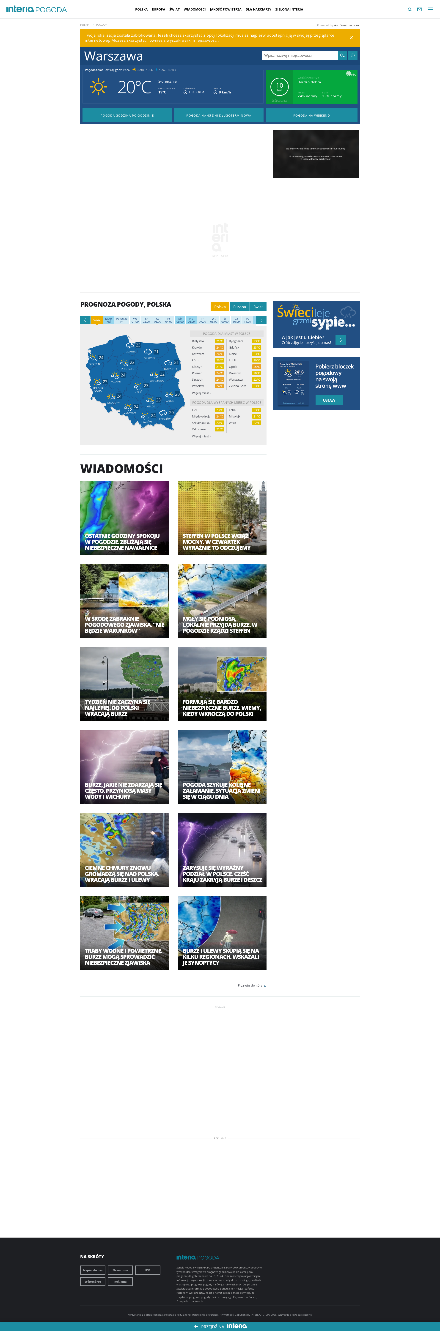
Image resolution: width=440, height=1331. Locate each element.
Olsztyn (197, 366)
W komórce (93, 1281)
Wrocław (198, 386)
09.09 (224, 320)
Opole (233, 366)
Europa (158, 9)
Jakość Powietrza (226, 9)
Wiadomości (195, 9)
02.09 (146, 320)
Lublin (233, 360)
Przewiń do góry (250, 985)
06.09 (191, 320)
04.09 (168, 320)
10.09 (236, 320)
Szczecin (197, 379)
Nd (108, 320)
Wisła (232, 423)
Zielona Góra (237, 386)
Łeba (232, 410)
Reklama (120, 1281)
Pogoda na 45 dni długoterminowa (218, 115)
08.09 (213, 320)
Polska (141, 9)
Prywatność (227, 1314)
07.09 (202, 320)
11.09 (247, 320)
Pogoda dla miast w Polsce (226, 333)
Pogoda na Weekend (311, 115)
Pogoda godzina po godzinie (127, 115)
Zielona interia (289, 9)
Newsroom (120, 1270)
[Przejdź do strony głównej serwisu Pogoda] (51, 10)
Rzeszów (235, 373)
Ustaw (327, 400)
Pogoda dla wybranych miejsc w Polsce (226, 402)
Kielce (233, 354)
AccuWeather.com (346, 25)
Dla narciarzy (258, 9)
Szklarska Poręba (201, 423)
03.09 (157, 320)
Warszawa (236, 379)
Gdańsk (234, 347)
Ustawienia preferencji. (205, 1314)
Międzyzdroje (201, 416)
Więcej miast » (201, 393)
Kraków (197, 347)
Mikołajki (235, 416)
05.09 (180, 320)
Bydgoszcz (236, 341)
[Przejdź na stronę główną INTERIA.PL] (20, 9)
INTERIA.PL (257, 1314)
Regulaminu (183, 1314)
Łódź (195, 360)
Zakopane (199, 429)
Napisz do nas (92, 1270)
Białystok (198, 341)
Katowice (198, 354)
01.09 (135, 320)
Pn (121, 320)
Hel (194, 410)
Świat (174, 9)
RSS (147, 1270)
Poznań (197, 373)
